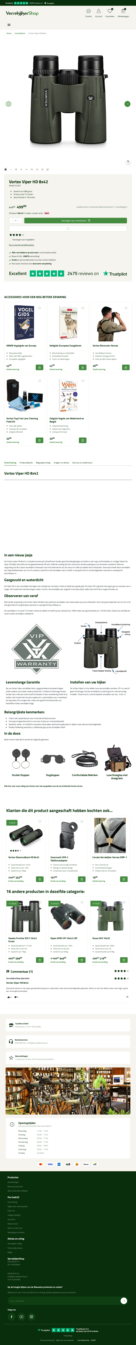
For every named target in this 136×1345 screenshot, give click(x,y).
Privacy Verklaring (47, 1340)
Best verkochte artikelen (18, 1190)
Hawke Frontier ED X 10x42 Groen (22, 939)
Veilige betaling (14, 1215)
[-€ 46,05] (26, 835)
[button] (123, 13)
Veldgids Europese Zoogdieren (65, 345)
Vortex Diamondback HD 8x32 (23, 857)
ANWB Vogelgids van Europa (21, 345)
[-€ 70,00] (110, 916)
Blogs (10, 1252)
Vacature (11, 1219)
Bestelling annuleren (16, 1232)
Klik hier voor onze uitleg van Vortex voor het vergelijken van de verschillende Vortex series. (43, 786)
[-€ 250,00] (68, 916)
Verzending (12, 1202)
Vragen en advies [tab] (61, 462)
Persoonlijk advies (15, 1248)
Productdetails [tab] (26, 462)
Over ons (11, 1210)
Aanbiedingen (13, 1182)
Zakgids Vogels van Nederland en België (67, 420)
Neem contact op (15, 1228)
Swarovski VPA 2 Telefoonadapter (59, 858)
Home (9, 33)
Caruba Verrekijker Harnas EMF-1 (109, 857)
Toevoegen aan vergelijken (23, 239)
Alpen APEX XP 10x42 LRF (63, 938)
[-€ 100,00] (26, 916)
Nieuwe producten (15, 1186)
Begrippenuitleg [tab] (43, 462)
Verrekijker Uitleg (15, 1243)
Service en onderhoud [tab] (82, 462)
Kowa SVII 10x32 (101, 938)
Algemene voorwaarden (18, 1206)
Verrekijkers (20, 33)
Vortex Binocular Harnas (105, 345)
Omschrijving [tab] (10, 462)
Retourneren (13, 1223)
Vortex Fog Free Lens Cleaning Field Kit (22, 420)
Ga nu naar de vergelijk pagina (21, 244)
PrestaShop (68, 1335)
